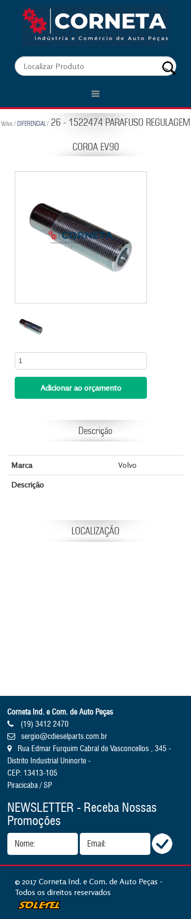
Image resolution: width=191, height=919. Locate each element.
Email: (96, 844)
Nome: (25, 844)
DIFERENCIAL (31, 123)
